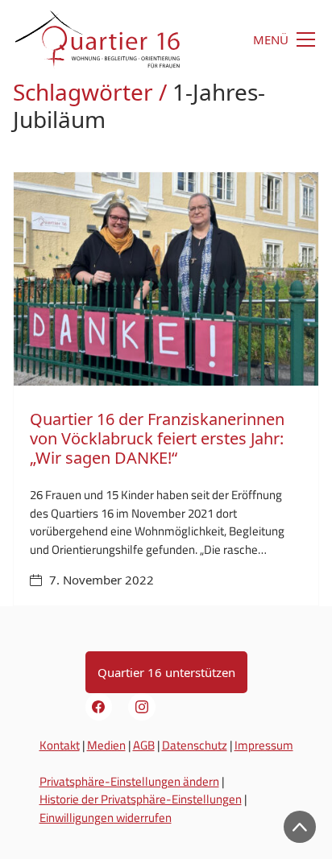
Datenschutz (194, 745)
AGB (144, 745)
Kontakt (59, 745)
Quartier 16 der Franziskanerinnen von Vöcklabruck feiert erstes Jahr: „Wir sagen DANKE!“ (157, 438)
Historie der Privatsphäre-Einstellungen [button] (140, 799)
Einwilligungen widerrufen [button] (105, 817)
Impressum (263, 745)
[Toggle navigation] (268, 39)
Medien (106, 745)
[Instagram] (142, 707)
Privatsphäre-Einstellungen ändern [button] (129, 781)
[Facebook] (99, 707)
